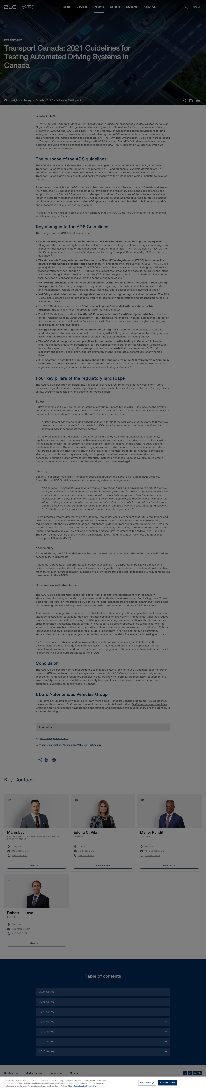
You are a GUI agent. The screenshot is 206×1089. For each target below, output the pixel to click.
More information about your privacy (83, 1086)
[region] (103, 1083)
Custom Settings (147, 1082)
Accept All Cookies (167, 1082)
